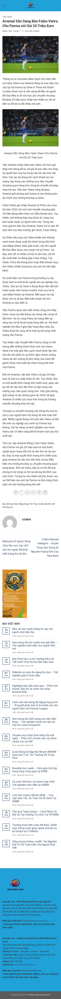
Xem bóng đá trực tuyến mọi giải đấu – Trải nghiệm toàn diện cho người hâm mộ (34, 645)
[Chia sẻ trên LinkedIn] (45, 492)
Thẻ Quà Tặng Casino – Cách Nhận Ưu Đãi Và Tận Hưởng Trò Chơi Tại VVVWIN (35, 813)
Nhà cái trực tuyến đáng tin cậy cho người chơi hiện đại (32, 630)
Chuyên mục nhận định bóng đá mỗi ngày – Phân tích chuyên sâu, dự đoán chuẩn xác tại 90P (34, 738)
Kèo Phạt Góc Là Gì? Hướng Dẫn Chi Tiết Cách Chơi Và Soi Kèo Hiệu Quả (33, 660)
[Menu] (4, 6)
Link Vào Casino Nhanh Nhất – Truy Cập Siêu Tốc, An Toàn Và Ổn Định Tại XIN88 (34, 798)
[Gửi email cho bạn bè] (33, 492)
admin (36, 31)
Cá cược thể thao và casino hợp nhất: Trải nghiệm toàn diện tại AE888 (33, 783)
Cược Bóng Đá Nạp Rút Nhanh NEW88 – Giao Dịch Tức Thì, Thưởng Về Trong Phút (35, 754)
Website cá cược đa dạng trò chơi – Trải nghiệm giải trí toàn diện (35, 674)
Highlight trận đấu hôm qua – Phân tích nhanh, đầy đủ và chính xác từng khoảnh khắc (35, 688)
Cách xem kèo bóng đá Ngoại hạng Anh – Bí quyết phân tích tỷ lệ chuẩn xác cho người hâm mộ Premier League (35, 705)
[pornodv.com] (30, 5)
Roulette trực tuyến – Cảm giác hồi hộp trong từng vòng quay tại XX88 (34, 770)
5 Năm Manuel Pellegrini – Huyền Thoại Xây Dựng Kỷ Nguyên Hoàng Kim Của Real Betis (45, 547)
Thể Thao (7, 17)
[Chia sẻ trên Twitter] (27, 492)
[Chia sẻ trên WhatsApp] (16, 492)
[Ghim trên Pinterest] (39, 492)
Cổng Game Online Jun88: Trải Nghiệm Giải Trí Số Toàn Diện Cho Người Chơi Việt (34, 844)
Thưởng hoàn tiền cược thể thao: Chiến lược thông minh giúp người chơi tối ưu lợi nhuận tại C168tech (34, 828)
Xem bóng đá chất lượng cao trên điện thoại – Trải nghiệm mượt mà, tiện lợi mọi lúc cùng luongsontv (34, 721)
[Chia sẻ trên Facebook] (21, 492)
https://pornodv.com (39, 921)
